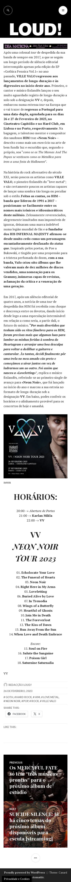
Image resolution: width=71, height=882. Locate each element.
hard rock (24, 697)
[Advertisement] (35, 52)
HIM (37, 697)
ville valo (49, 701)
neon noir (13, 701)
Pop (25, 701)
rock (35, 701)
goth (9, 697)
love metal (51, 697)
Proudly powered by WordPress (24, 872)
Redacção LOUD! (20, 684)
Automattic (37, 877)
